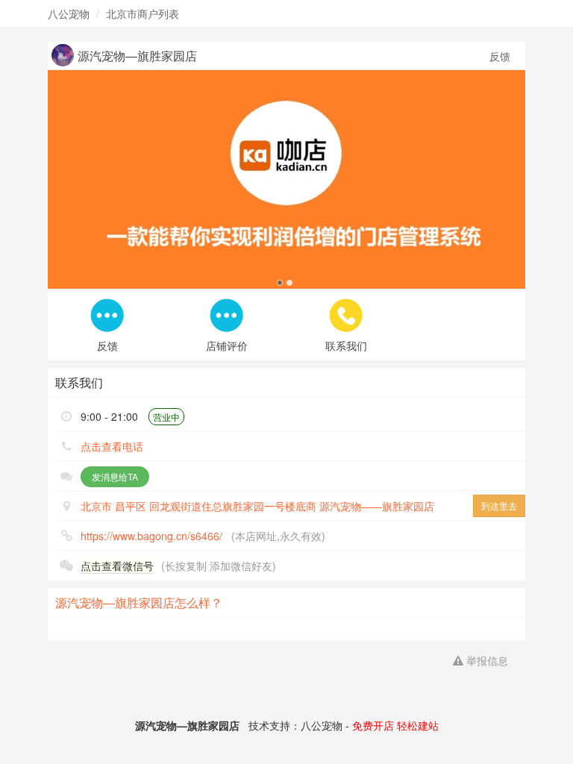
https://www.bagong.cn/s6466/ (151, 535)
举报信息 (485, 660)
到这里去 (499, 505)
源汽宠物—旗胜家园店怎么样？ (138, 602)
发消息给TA (115, 476)
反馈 (499, 55)
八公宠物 (69, 13)
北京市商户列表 (142, 13)
